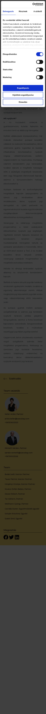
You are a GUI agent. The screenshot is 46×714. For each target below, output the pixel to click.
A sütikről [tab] (37, 11)
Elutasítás (23, 102)
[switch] (39, 62)
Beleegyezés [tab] (8, 11)
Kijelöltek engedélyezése (23, 95)
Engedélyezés (23, 88)
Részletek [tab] (23, 11)
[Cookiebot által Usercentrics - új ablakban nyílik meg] (32, 4)
